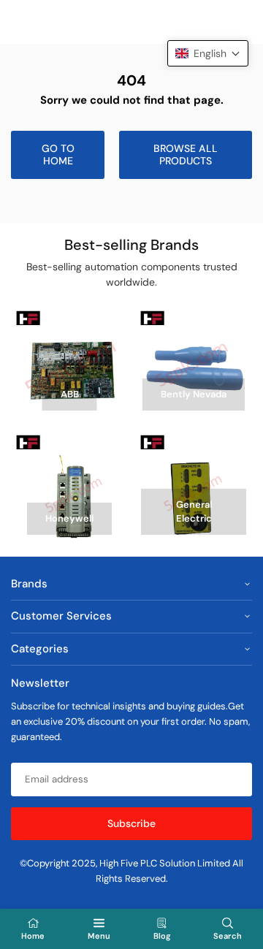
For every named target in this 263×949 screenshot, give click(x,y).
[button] (208, 53)
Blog (161, 936)
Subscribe (131, 823)
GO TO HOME (58, 154)
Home (33, 936)
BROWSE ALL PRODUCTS (185, 154)
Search (227, 936)
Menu (99, 936)
